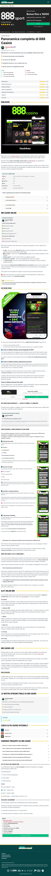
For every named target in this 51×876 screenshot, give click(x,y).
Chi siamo (3, 853)
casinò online (15, 156)
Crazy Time (41, 654)
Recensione (13, 396)
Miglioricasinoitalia (4, 5)
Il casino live (38, 31)
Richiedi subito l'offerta (25, 835)
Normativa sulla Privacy (6, 856)
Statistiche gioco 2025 (6, 855)
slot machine (25, 596)
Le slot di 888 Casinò (30, 31)
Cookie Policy (4, 858)
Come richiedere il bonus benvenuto (18, 31)
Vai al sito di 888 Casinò (38, 26)
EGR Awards (32, 160)
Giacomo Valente (9, 47)
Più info (38, 23)
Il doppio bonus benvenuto (5, 31)
